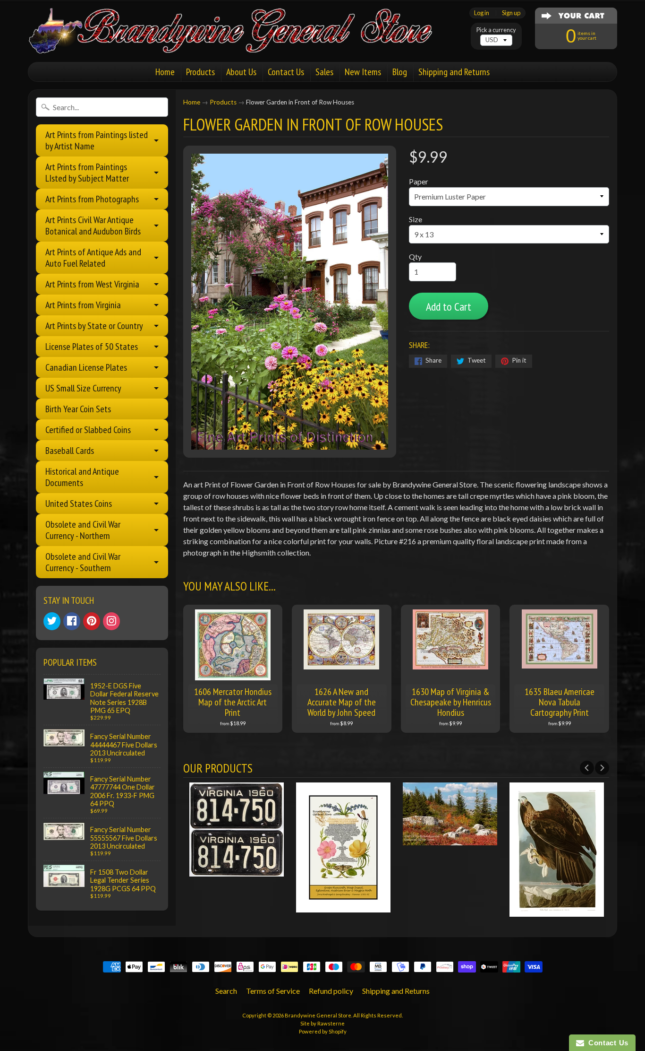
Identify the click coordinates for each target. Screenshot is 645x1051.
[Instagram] (111, 621)
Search (226, 990)
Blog (399, 72)
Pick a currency (496, 30)
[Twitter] (51, 621)
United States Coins (78, 503)
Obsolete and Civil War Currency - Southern (82, 562)
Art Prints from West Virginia (92, 284)
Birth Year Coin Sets (78, 409)
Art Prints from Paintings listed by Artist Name (96, 140)
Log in (481, 13)
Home (165, 72)
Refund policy (331, 990)
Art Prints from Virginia (83, 305)
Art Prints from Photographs (92, 199)
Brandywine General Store (318, 1015)
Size (415, 219)
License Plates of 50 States (91, 346)
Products (200, 72)
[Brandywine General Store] (240, 41)
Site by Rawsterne (322, 1023)
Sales (324, 72)
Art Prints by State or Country (94, 326)
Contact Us (286, 72)
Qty (415, 256)
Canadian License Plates (86, 367)
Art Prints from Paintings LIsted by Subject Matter (87, 172)
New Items (363, 72)
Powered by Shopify (323, 1031)
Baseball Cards (69, 450)
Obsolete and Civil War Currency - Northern (82, 530)
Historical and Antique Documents (82, 477)
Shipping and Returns (454, 72)
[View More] (236, 870)
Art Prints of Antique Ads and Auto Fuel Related (93, 257)
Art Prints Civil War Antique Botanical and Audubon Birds (93, 225)
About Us (241, 72)
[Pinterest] (91, 621)
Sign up (511, 13)
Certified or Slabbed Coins (88, 430)
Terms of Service (273, 990)
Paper (418, 181)
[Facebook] (71, 621)
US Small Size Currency (83, 388)
